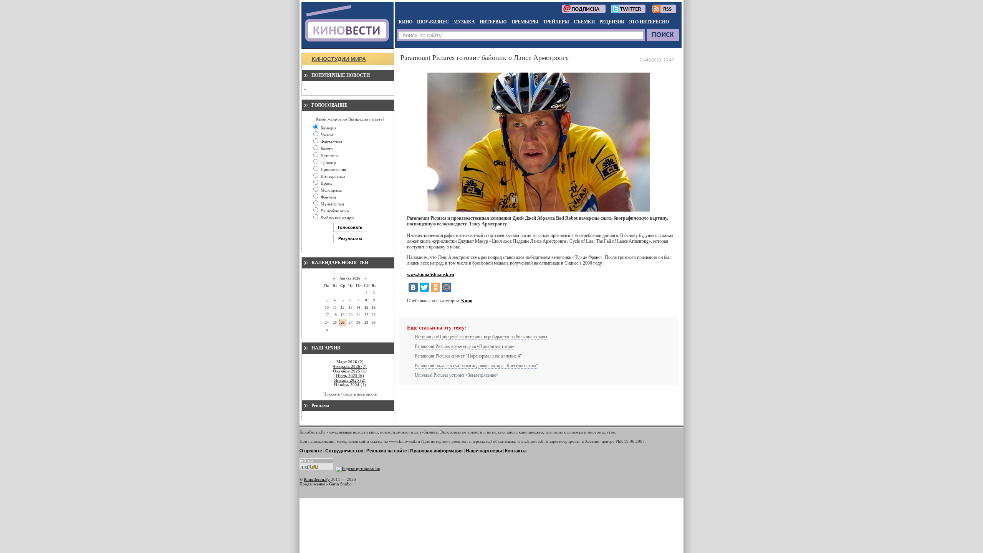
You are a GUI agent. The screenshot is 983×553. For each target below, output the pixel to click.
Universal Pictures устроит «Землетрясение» (456, 375)
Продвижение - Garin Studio (326, 484)
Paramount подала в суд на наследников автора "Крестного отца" (476, 365)
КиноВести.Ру (317, 479)
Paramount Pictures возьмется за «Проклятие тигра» (464, 346)
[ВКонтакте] (413, 287)
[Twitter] (424, 287)
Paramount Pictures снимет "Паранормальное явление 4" (468, 356)
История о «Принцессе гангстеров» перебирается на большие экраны (481, 336)
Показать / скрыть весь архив (350, 394)
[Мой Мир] (446, 287)
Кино (466, 300)
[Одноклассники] (435, 287)
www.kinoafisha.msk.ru (430, 274)
